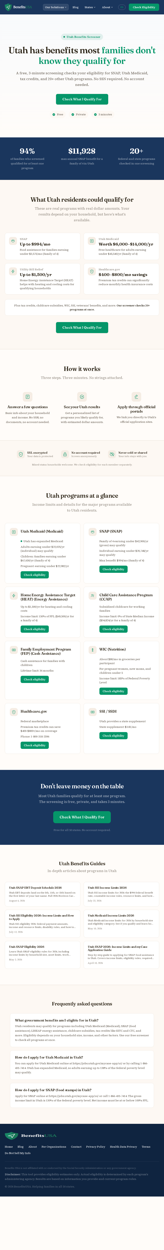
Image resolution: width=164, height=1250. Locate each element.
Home (9, 1147)
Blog (76, 7)
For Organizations (54, 1147)
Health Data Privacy (123, 1147)
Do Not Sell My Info (18, 1153)
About (106, 7)
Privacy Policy (95, 1147)
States (89, 7)
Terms (146, 1147)
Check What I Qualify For (82, 99)
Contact (76, 1147)
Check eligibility (35, 575)
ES (121, 7)
